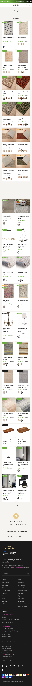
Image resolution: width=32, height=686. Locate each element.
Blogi (19, 596)
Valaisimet (4, 601)
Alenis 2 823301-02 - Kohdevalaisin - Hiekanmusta (23, 492)
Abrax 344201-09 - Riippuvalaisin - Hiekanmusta (8, 246)
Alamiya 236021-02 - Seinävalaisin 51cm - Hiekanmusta (8, 492)
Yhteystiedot (21, 582)
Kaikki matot (5, 585)
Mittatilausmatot (6, 590)
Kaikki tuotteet (5, 582)
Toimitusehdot (21, 598)
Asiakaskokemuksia (22, 590)
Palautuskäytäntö (22, 604)
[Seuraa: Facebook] (3, 666)
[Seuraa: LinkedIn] (22, 666)
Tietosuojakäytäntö (22, 606)
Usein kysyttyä (21, 585)
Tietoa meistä (21, 588)
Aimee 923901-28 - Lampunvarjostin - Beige (22, 329)
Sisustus (4, 596)
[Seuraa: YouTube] (14, 666)
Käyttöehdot (21, 601)
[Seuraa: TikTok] (18, 666)
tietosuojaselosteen (18, 567)
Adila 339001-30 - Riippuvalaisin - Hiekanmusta (22, 246)
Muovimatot (4, 593)
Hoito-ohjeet (21, 593)
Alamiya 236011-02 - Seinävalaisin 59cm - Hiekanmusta (8, 464)
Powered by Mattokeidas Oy (17, 681)
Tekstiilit (4, 598)
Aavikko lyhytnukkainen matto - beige (23, 216)
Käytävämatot (5, 588)
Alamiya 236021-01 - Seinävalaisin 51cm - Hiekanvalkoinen (23, 464)
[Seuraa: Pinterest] (10, 666)
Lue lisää (4, 654)
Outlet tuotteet (5, 604)
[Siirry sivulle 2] (19, 505)
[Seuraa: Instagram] (7, 666)
